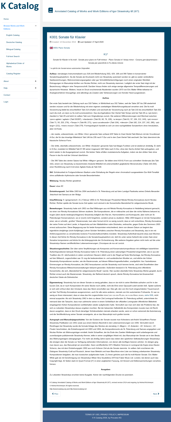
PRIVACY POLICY (108, 414)
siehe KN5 (149, 295)
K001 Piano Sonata (62, 48)
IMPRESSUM (123, 414)
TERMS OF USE (92, 414)
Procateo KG (116, 418)
